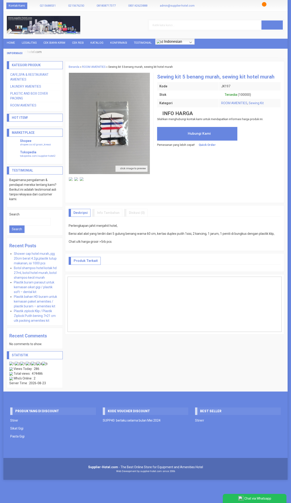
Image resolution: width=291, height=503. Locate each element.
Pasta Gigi (17, 436)
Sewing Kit (256, 103)
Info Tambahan (108, 213)
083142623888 (137, 5)
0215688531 (48, 5)
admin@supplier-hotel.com (177, 5)
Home (11, 42)
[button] (272, 25)
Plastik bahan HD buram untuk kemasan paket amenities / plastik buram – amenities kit (35, 301)
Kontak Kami (17, 5)
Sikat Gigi (16, 428)
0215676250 (76, 5)
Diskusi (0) (137, 213)
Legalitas (29, 42)
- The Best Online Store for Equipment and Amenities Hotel (145, 467)
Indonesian (172, 41)
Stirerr (199, 420)
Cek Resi (78, 42)
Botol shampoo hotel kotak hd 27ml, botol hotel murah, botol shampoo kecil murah (35, 272)
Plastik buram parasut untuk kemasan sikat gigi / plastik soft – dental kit (34, 287)
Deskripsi (80, 213)
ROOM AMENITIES (234, 103)
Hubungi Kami (199, 133)
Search (14, 214)
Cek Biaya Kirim (54, 42)
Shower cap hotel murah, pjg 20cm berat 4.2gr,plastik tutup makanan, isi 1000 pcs (35, 258)
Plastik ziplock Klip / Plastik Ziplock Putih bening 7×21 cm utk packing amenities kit (35, 315)
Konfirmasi (118, 42)
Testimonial (143, 42)
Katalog (96, 42)
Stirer (14, 420)
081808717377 (106, 5)
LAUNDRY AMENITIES (25, 86)
